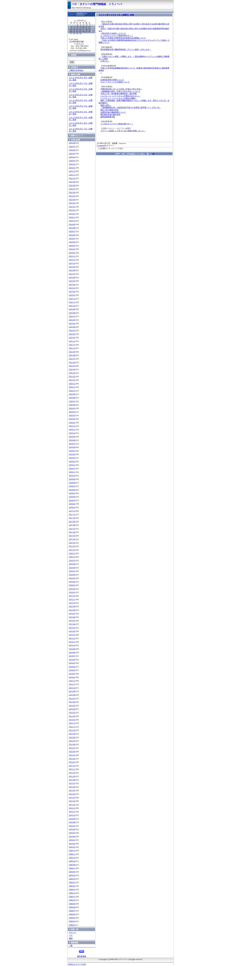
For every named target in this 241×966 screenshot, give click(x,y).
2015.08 (72, 610)
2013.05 (72, 706)
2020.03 (72, 415)
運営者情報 (81, 956)
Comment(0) (101, 145)
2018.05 (72, 493)
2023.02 (72, 292)
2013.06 (72, 702)
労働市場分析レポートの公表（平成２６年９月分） (121, 89)
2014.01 (72, 677)
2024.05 (72, 239)
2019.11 (72, 430)
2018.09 (72, 479)
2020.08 (72, 398)
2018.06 (72, 490)
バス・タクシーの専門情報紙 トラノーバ (97, 4)
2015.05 (72, 621)
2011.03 (72, 798)
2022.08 (72, 313)
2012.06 (72, 744)
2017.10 (72, 518)
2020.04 (72, 412)
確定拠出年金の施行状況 (110, 115)
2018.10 (72, 476)
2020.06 (72, 405)
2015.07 (72, 614)
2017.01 (72, 550)
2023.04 (72, 285)
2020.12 (72, 384)
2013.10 (72, 688)
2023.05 (72, 281)
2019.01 (72, 465)
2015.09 (72, 606)
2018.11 (72, 472)
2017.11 (72, 515)
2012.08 (72, 737)
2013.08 (72, 695)
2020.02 (72, 419)
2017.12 (72, 511)
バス (71, 935)
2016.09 (72, 564)
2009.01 (72, 890)
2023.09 (72, 267)
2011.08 (72, 780)
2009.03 (72, 882)
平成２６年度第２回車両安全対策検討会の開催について (123, 38)
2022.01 (72, 338)
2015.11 (72, 599)
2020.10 (72, 391)
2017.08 (72, 525)
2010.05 (72, 833)
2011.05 (72, 790)
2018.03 (72, 500)
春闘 (71, 938)
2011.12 (72, 766)
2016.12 (72, 553)
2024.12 (72, 214)
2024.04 (72, 242)
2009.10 (72, 858)
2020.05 (72, 408)
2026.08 (72, 143)
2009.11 (72, 854)
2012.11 (72, 727)
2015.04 (72, 624)
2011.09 (72, 776)
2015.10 (72, 603)
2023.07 (72, 274)
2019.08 (72, 440)
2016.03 (72, 585)
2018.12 (72, 468)
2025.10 (72, 178)
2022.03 (72, 330)
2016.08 (72, 568)
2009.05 (72, 875)
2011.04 (72, 794)
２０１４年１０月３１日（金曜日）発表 (116, 15)
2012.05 (72, 748)
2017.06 (72, 532)
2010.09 (72, 819)
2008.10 (72, 900)
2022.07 (72, 316)
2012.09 (72, 734)
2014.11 (72, 642)
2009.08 (72, 865)
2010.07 (72, 826)
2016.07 (72, 571)
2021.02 (72, 377)
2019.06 (72, 447)
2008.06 (72, 914)
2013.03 (72, 713)
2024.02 (72, 249)
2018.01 (72, 507)
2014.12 (72, 638)
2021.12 (72, 341)
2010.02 (72, 844)
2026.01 (72, 168)
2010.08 (72, 822)
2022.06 (72, 320)
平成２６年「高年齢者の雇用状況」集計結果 (118, 94)
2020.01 (72, 423)
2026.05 (72, 154)
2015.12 (72, 596)
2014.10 (72, 645)
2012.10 (72, 730)
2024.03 (72, 246)
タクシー (72, 932)
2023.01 (72, 295)
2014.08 (72, 652)
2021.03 (72, 373)
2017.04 (72, 539)
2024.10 (72, 221)
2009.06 (72, 872)
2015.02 (72, 631)
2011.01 (72, 805)
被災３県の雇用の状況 (109, 110)
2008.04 (72, 921)
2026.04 (72, 157)
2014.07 (72, 656)
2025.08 (72, 186)
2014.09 (72, 649)
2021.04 (72, 369)
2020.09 (72, 394)
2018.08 (72, 483)
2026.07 (72, 147)
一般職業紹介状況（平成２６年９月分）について (120, 91)
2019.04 (72, 454)
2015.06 (72, 617)
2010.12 (72, 808)
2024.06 (72, 235)
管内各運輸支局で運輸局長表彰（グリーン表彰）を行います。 (125, 50)
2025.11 (72, 175)
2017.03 (72, 543)
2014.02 (72, 674)
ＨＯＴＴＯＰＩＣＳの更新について (114, 82)
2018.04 (72, 497)
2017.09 (72, 522)
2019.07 (72, 444)
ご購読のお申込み (76, 70)
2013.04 (72, 709)
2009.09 (72, 861)
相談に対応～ (105, 105)
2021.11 (72, 345)
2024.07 (72, 231)
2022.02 (72, 334)
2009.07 (72, 868)
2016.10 (72, 561)
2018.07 (72, 486)
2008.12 (72, 893)
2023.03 (72, 288)
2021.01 (72, 380)
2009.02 (72, 886)
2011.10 (72, 773)
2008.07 (72, 911)
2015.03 (72, 628)
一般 (71, 946)
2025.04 (72, 200)
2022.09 (72, 309)
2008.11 (72, 897)
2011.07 (72, 783)
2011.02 (72, 801)
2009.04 (72, 879)
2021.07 (72, 359)
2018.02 (72, 504)
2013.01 (72, 720)
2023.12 (72, 256)
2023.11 (72, 260)
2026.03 (72, 161)
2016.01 (72, 592)
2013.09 (72, 691)
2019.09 (72, 437)
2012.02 (72, 759)
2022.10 (72, 306)
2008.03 (72, 925)
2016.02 (72, 589)
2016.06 (72, 575)
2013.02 (72, 716)
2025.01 (72, 210)
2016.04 (72, 582)
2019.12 (72, 426)
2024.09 (72, 224)
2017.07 (72, 529)
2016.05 (72, 578)
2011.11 (72, 769)
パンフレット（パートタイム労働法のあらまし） (120, 96)
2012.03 (72, 755)
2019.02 (72, 461)
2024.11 (72, 217)
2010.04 (72, 837)
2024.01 (72, 253)
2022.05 (72, 324)
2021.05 (72, 366)
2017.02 (72, 546)
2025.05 (72, 196)
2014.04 (72, 667)
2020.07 (72, 401)
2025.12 (72, 171)
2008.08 (72, 907)
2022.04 (72, 327)
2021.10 (72, 348)
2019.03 (72, 458)
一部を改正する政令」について (113, 33)
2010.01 (72, 847)
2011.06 (72, 787)
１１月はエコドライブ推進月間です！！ (116, 36)
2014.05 (72, 663)
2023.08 (72, 270)
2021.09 (72, 352)
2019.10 (72, 433)
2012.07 (72, 741)
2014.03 (72, 670)
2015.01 (72, 635)
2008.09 (72, 904)
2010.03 (72, 840)
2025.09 (72, 182)
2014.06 (72, 660)
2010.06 (72, 829)
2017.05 (72, 536)
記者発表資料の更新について (112, 80)
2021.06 (72, 362)
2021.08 (72, 355)
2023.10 (72, 263)
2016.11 (72, 557)
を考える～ (104, 61)
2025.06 (72, 193)
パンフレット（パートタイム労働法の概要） (118, 98)
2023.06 (72, 277)
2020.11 (72, 387)
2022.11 (72, 302)
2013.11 (72, 684)
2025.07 (72, 189)
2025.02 (72, 207)
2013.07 (72, 699)
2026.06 (72, 150)
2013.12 (72, 681)
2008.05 (72, 918)
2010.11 (72, 812)
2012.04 (72, 752)
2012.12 (72, 723)
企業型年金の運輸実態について (113, 112)
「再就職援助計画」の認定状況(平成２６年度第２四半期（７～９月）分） (130, 108)
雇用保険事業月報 (107, 117)
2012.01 (72, 762)
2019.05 (72, 451)
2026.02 (72, 164)
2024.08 (72, 228)
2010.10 (72, 815)
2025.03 (72, 203)
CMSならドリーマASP (77, 964)
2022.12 (72, 299)
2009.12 (72, 851)
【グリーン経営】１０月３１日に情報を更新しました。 (123, 131)
